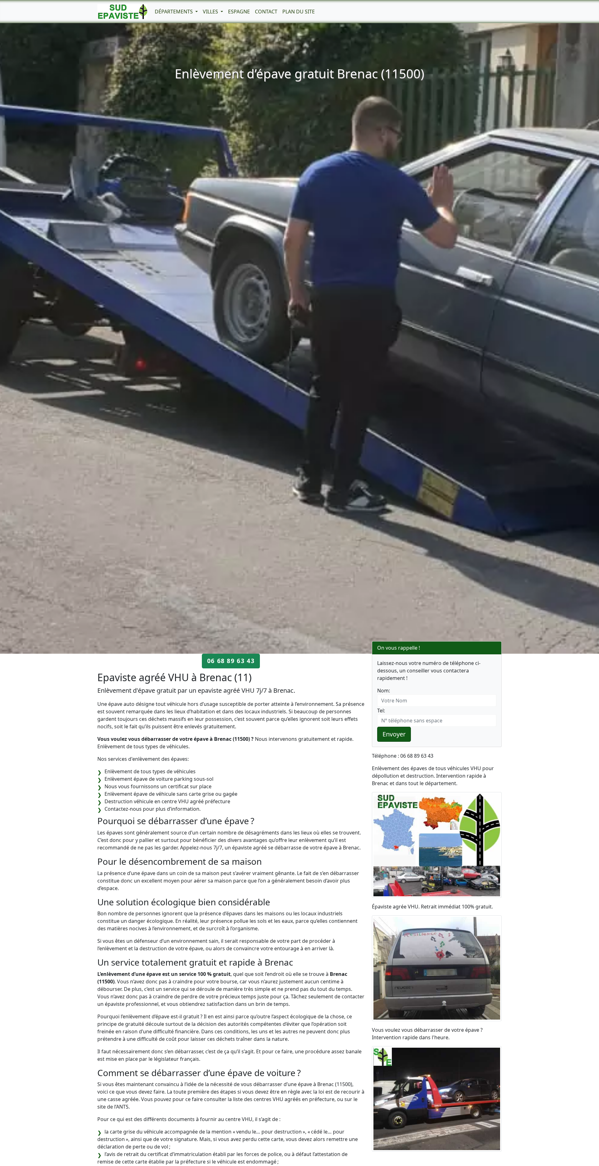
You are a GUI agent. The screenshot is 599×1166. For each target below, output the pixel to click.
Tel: (381, 710)
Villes (211, 11)
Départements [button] (174, 11)
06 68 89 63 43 (231, 661)
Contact (266, 11)
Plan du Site (298, 11)
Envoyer (394, 734)
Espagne (239, 11)
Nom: (383, 690)
